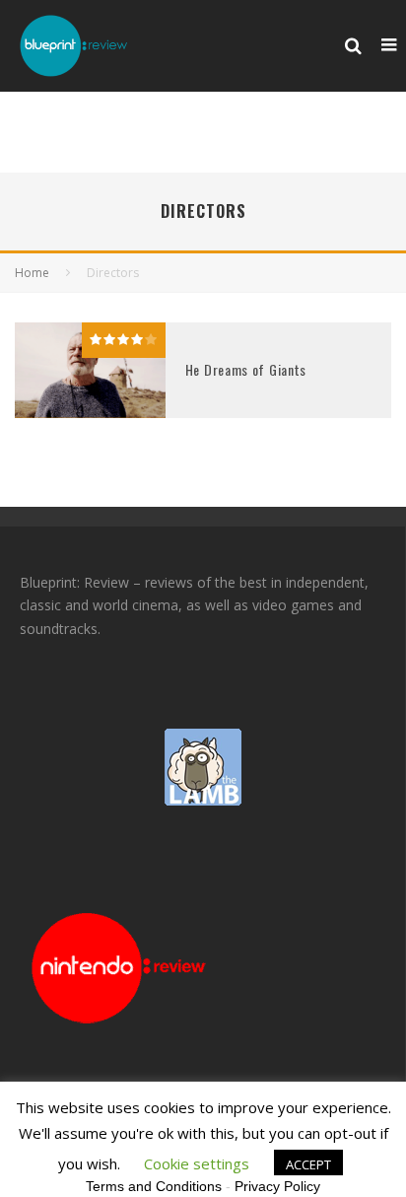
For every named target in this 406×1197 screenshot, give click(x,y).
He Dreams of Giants (245, 369)
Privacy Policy (277, 1186)
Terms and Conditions (154, 1186)
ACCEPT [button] (308, 1164)
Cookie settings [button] (196, 1163)
